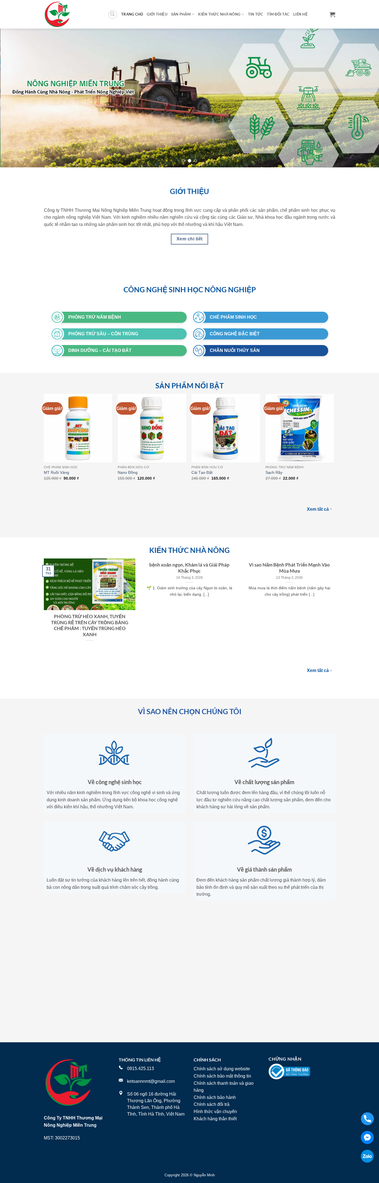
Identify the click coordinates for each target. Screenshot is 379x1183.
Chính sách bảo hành (215, 1097)
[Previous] (15, 98)
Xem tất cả (319, 509)
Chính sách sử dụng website (222, 1068)
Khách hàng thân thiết (215, 1118)
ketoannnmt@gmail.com (151, 1081)
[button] (112, 14)
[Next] (364, 98)
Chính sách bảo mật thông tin (222, 1076)
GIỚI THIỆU (157, 14)
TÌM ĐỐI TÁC (278, 14)
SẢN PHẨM (181, 14)
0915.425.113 (140, 1068)
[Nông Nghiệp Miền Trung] (71, 14)
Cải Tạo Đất (202, 472)
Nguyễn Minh (204, 1175)
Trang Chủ (132, 14)
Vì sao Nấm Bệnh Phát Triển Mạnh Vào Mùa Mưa (289, 568)
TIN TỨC (255, 14)
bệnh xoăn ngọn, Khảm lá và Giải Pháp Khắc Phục (189, 568)
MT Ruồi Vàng (56, 472)
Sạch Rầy (274, 472)
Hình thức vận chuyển (215, 1111)
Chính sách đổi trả (211, 1104)
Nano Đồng (128, 472)
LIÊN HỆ (300, 14)
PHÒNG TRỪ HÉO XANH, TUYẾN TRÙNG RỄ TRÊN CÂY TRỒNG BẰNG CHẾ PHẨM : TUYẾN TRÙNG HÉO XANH (89, 625)
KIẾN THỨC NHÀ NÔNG (219, 14)
